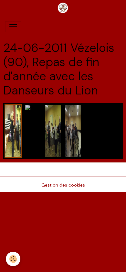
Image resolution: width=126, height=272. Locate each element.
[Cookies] (13, 259)
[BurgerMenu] (13, 26)
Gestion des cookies (63, 185)
